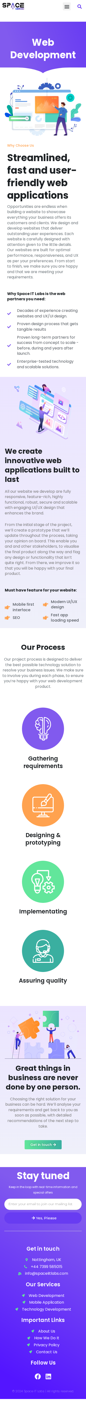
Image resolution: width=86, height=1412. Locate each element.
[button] (67, 6)
